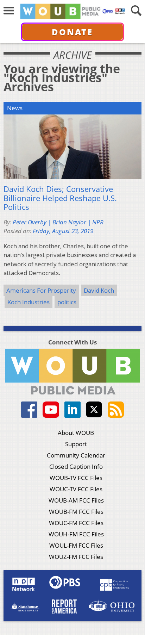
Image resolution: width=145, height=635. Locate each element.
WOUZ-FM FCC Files (76, 557)
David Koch (99, 290)
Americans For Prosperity (41, 290)
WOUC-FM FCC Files (76, 523)
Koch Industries (28, 302)
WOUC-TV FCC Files (76, 489)
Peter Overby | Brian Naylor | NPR (58, 222)
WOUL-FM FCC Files (76, 545)
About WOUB (76, 433)
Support (76, 444)
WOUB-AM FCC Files (76, 500)
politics (66, 302)
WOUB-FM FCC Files (76, 512)
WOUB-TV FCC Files (76, 478)
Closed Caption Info (76, 466)
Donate (72, 32)
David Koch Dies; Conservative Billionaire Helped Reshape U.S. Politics (60, 198)
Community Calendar (76, 455)
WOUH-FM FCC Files (76, 534)
